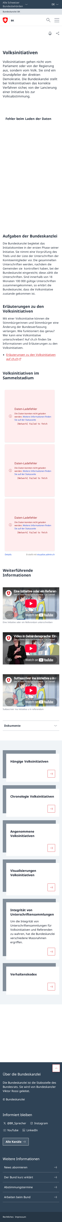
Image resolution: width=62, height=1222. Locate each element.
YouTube (12, 1130)
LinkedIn (32, 1130)
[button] (56, 1068)
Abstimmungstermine (18, 1187)
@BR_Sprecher (16, 1123)
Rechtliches (8, 1216)
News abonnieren (15, 1167)
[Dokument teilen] (57, 33)
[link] (31, 766)
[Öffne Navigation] (57, 20)
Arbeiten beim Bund (17, 1197)
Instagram (41, 1123)
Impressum (20, 1216)
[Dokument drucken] (50, 33)
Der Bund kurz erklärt (18, 1177)
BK (12, 20)
